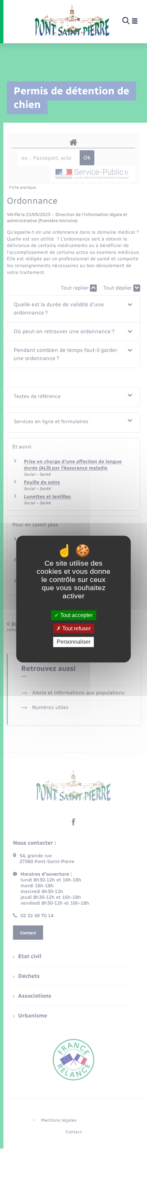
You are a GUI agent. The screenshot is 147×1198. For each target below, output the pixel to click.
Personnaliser (74, 642)
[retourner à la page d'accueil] (72, 21)
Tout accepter (76, 615)
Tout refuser (76, 628)
